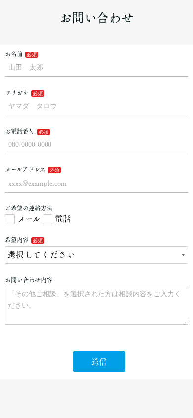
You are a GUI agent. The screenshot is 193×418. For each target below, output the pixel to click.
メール (28, 219)
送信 (99, 362)
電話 (63, 219)
